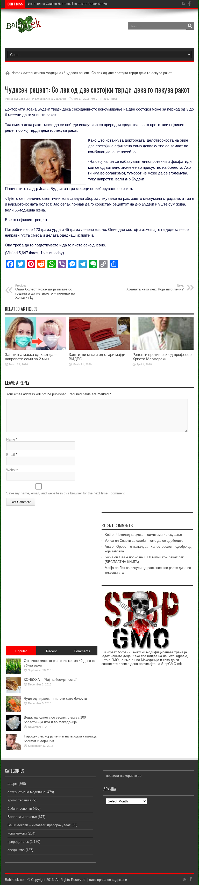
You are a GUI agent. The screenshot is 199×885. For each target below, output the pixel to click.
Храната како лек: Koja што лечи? (155, 287)
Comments (82, 651)
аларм (12, 784)
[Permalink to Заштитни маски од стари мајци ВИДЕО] (99, 348)
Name (10, 439)
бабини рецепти (20, 808)
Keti (108, 535)
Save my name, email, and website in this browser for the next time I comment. (66, 493)
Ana (108, 546)
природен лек (18, 842)
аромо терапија (19, 800)
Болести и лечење (22, 817)
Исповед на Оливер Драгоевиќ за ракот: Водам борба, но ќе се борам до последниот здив (94, 4)
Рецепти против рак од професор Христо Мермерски (161, 356)
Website (12, 470)
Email (10, 455)
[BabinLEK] (23, 29)
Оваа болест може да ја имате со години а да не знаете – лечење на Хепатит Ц (45, 291)
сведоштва (16, 850)
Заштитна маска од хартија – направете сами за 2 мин (30, 356)
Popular (21, 651)
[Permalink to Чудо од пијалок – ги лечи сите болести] (13, 711)
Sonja (109, 557)
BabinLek (24, 98)
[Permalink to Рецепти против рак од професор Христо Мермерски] (163, 348)
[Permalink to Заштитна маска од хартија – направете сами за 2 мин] (35, 348)
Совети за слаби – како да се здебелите (151, 541)
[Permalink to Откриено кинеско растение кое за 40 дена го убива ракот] (13, 673)
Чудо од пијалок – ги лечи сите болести (55, 698)
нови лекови (17, 833)
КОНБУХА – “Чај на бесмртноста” (50, 680)
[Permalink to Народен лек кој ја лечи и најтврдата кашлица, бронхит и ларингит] (13, 748)
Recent (51, 651)
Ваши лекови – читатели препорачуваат (39, 825)
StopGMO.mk (171, 664)
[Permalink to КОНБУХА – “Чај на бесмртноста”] (13, 692)
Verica (109, 541)
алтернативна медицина (42, 73)
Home (15, 73)
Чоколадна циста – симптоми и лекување (149, 535)
